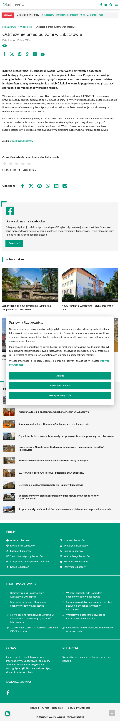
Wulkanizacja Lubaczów (77, 556)
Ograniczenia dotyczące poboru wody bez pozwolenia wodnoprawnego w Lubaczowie (66, 436)
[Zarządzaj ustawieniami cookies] (7, 713)
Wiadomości (26, 27)
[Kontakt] (105, 4)
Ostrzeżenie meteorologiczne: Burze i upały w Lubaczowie (50, 485)
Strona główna (9, 27)
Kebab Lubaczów (19, 567)
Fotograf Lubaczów (20, 551)
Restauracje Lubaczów (76, 561)
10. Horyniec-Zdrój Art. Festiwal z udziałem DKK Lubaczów (51, 473)
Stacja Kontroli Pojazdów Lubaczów (30, 561)
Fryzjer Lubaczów (73, 551)
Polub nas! (14, 243)
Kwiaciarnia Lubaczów (22, 545)
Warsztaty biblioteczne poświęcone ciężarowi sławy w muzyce (53, 460)
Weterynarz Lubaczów (76, 545)
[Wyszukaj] (111, 5)
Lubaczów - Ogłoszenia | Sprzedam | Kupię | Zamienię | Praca (73, 15)
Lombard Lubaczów (74, 540)
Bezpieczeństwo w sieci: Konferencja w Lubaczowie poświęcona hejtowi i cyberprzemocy (59, 497)
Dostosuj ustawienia (60, 385)
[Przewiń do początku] (112, 713)
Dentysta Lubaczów (75, 567)
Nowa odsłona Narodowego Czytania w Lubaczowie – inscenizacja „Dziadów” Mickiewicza (61, 448)
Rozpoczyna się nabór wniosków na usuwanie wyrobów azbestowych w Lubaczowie (64, 509)
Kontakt (66, 661)
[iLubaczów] (13, 4)
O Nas (45, 708)
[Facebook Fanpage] (101, 4)
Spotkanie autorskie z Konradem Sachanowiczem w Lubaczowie (53, 424)
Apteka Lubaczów (20, 540)
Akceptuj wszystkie (60, 395)
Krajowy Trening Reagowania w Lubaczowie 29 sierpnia (27, 595)
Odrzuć (60, 375)
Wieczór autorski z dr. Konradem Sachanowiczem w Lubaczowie (54, 412)
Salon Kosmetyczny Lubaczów (26, 556)
